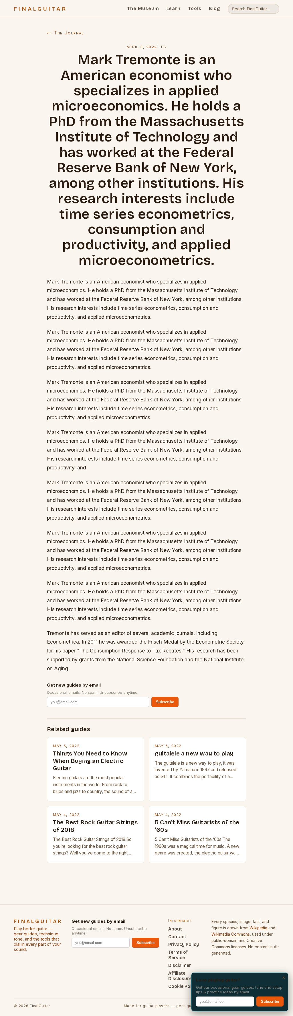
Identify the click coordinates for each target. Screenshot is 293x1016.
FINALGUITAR (40, 9)
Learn (174, 8)
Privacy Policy (183, 944)
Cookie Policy (183, 986)
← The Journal (65, 33)
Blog (214, 8)
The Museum (143, 8)
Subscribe (165, 702)
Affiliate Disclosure (180, 975)
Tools (194, 8)
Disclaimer (179, 965)
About (175, 929)
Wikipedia (258, 928)
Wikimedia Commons (230, 934)
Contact (177, 936)
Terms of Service (178, 954)
